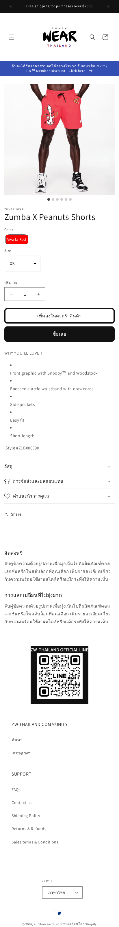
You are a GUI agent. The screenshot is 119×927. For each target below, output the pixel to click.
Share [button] (16, 514)
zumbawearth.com (48, 924)
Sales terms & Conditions (35, 842)
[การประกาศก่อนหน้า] (10, 6)
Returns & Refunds (29, 828)
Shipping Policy (26, 815)
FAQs (16, 789)
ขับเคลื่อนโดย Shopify (80, 924)
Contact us (22, 802)
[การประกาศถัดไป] (108, 6)
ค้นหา (17, 739)
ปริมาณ (10, 282)
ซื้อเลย (59, 334)
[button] (11, 37)
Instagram (21, 753)
